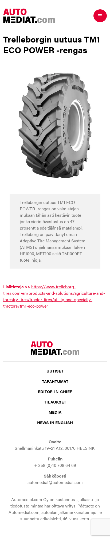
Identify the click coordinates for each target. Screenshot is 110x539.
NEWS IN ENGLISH (55, 422)
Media (55, 412)
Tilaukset (55, 402)
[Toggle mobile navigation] (100, 15)
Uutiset (55, 371)
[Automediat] (29, 15)
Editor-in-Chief (55, 391)
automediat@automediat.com (55, 482)
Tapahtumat (55, 381)
